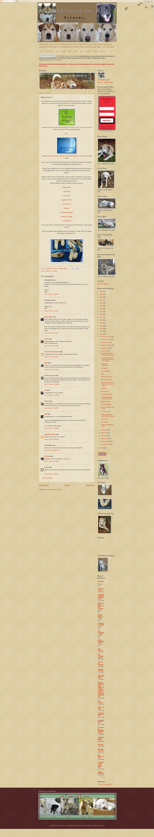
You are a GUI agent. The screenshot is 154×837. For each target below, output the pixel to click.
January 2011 (105, 444)
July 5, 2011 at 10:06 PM (51, 450)
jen (45, 390)
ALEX (57, 51)
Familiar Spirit (66, 187)
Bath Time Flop (105, 401)
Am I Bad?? (104, 368)
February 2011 (105, 441)
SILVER (64, 51)
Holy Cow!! (104, 419)
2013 (101, 328)
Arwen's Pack (64, 156)
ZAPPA (82, 51)
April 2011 (104, 435)
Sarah (46, 467)
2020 (101, 308)
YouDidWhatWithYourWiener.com (101, 596)
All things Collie (101, 589)
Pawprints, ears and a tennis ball (101, 765)
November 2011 (106, 339)
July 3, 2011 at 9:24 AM (51, 357)
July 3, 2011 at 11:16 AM (51, 384)
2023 (101, 300)
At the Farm (66, 195)
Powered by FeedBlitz (106, 128)
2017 (101, 317)
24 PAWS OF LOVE (101, 624)
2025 (101, 294)
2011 (101, 334)
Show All (103, 777)
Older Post (90, 485)
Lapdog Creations (66, 200)
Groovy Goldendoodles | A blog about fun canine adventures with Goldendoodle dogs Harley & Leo (101, 689)
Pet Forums (100, 701)
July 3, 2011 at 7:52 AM (51, 311)
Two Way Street (105, 411)
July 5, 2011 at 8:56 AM (51, 439)
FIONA (76, 51)
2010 (101, 448)
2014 (101, 325)
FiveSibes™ (101, 582)
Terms (105, 131)
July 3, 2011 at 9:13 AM (51, 346)
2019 (101, 311)
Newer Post (44, 485)
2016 (101, 320)
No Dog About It (66, 221)
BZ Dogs (100, 744)
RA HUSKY (100, 649)
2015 (101, 323)
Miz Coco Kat (67, 204)
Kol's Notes (82, 127)
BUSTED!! (104, 388)
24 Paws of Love (49, 375)
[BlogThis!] (73, 268)
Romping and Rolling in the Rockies (101, 606)
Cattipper (66, 208)
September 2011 (106, 345)
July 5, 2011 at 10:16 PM (51, 461)
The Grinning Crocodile (51, 351)
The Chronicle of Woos (101, 632)
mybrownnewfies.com (101, 714)
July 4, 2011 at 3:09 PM (51, 408)
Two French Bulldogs (66, 212)
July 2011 (104, 351)
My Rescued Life (100, 756)
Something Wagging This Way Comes (101, 730)
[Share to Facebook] (76, 268)
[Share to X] (75, 268)
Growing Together (106, 404)
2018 (101, 314)
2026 (101, 291)
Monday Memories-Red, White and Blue (107, 415)
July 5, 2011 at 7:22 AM (51, 428)
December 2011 (106, 336)
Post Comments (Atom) (54, 489)
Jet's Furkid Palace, (54, 156)
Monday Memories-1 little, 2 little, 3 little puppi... (107, 384)
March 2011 (105, 438)
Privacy (111, 131)
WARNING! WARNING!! (105, 364)
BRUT (69, 51)
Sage (45, 362)
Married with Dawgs (67, 216)
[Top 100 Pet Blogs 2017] (105, 784)
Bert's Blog (66, 191)
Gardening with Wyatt (101, 739)
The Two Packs (50, 51)
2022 (101, 303)
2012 (101, 331)
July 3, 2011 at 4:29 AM (51, 294)
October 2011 (105, 342)
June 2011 (104, 430)
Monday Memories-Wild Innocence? (106, 397)
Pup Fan (47, 456)
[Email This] (72, 268)
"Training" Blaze (105, 371)
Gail (45, 414)
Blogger (102, 825)
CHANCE (95, 51)
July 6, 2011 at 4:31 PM (51, 474)
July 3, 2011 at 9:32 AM (51, 369)
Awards (47, 271)
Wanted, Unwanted (106, 377)
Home (42, 51)
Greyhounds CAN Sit (77, 156)
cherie (46, 339)
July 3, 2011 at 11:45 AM (51, 395)
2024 (101, 297)
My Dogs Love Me (100, 749)
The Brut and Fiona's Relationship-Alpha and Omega (107, 359)
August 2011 (105, 348)
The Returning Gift (106, 394)
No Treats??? (105, 391)
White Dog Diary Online (101, 641)
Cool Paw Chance (106, 379)
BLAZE (88, 51)
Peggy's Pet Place (101, 772)
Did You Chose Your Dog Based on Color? (108, 354)
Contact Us (103, 51)
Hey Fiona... (104, 422)
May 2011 (104, 433)
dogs (55, 271)
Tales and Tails (101, 707)
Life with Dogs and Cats (101, 676)
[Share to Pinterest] (78, 268)
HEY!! (102, 374)
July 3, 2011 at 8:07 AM (51, 333)
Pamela (46, 401)
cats (52, 271)
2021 (101, 306)
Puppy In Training (101, 670)
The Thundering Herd (101, 656)
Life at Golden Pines (100, 616)
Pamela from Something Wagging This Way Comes (63, 127)
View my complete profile (105, 82)
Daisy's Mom (48, 317)
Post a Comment (48, 478)
